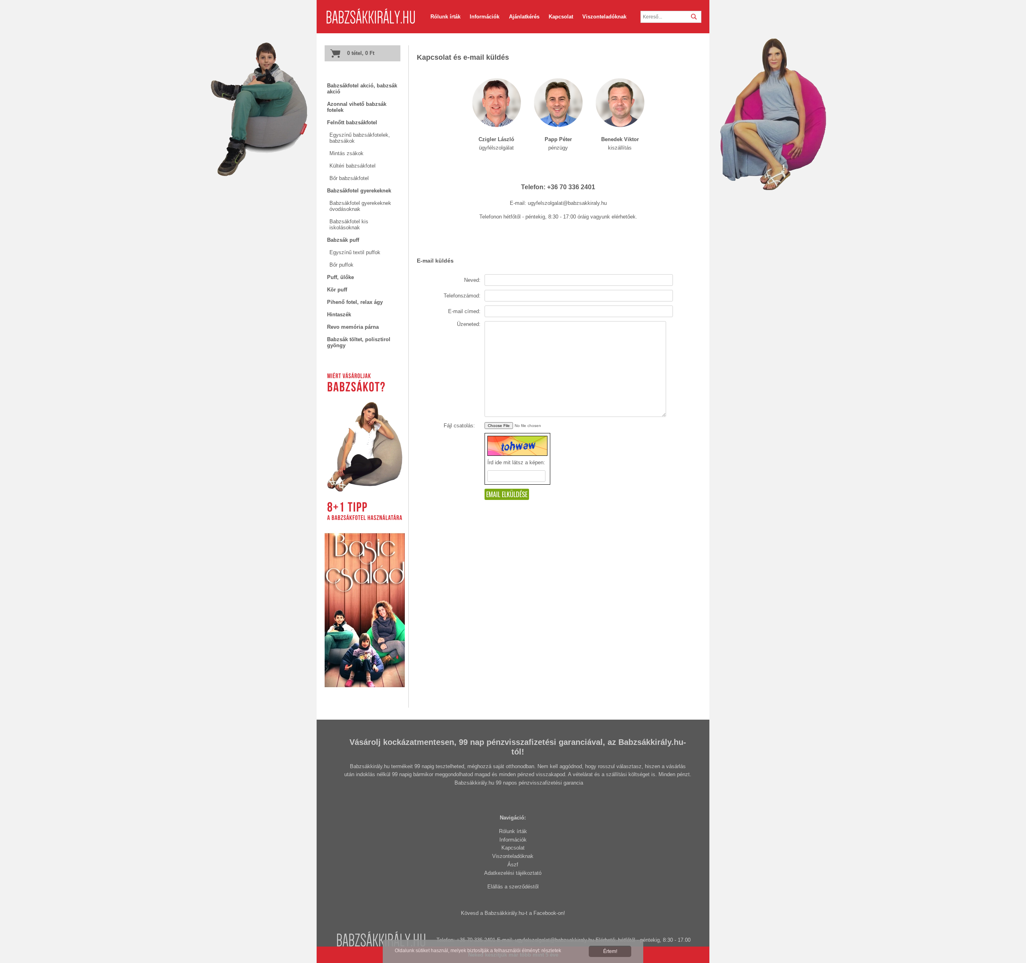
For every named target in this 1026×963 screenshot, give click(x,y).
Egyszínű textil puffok (354, 252)
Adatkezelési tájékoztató (512, 873)
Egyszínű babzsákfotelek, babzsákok (359, 138)
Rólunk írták (513, 831)
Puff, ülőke (340, 277)
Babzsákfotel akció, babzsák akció (362, 89)
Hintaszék (339, 315)
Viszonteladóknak (512, 856)
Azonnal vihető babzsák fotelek (356, 107)
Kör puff (337, 290)
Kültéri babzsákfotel (352, 166)
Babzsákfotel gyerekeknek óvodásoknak (360, 206)
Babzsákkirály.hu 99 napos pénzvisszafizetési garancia (518, 783)
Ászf (512, 865)
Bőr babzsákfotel (349, 178)
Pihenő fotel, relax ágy (355, 302)
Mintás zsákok (346, 153)
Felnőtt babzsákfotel (352, 122)
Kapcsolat (513, 848)
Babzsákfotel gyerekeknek (359, 191)
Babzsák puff (343, 240)
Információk (513, 840)
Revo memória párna (353, 327)
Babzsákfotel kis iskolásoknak (348, 224)
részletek (551, 950)
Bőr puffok (341, 265)
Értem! (610, 951)
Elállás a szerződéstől (513, 887)
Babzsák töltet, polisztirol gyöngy (358, 342)
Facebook (544, 913)
